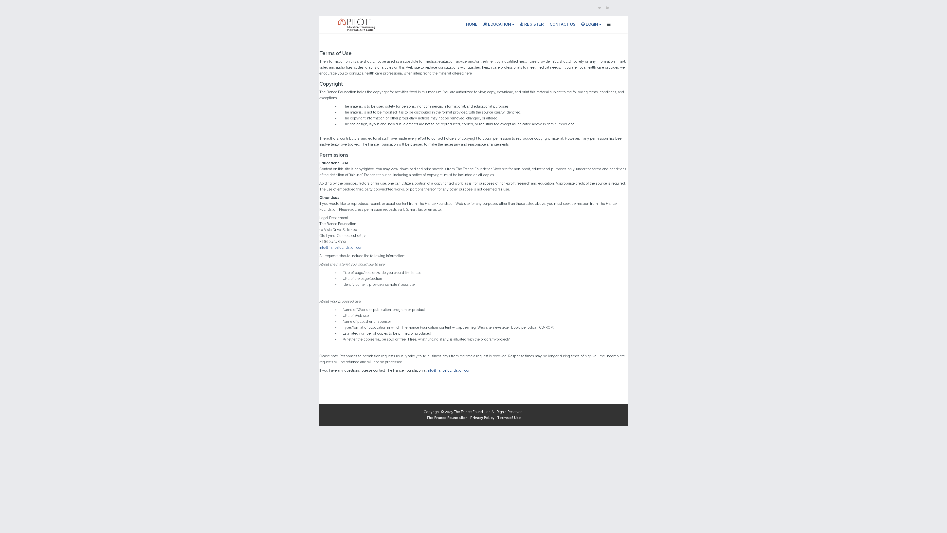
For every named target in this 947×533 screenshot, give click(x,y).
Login (591, 24)
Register (533, 24)
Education (499, 24)
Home (471, 24)
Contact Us (562, 24)
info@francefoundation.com (341, 247)
